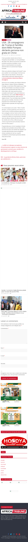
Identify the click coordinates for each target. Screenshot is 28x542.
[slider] (13, 447)
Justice (2, 472)
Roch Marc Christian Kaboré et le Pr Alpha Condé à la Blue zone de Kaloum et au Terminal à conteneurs (13, 313)
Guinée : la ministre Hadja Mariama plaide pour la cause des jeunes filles (13, 290)
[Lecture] (2, 447)
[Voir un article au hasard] (25, 22)
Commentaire (5, 328)
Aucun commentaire (17, 55)
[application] (14, 441)
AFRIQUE (3, 466)
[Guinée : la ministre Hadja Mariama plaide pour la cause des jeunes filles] (10, 188)
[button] (14, 441)
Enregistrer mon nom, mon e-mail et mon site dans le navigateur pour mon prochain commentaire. (14, 373)
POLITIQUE (3, 464)
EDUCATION (3, 475)
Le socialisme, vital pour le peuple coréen (13, 183)
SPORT (2, 470)
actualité (4, 40)
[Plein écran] (25, 447)
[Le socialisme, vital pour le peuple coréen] (14, 168)
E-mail (3, 356)
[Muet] (23, 447)
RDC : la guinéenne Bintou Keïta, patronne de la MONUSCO (13, 158)
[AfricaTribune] (2, 22)
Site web (3, 363)
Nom (2, 348)
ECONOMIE (3, 468)
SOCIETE (9, 40)
